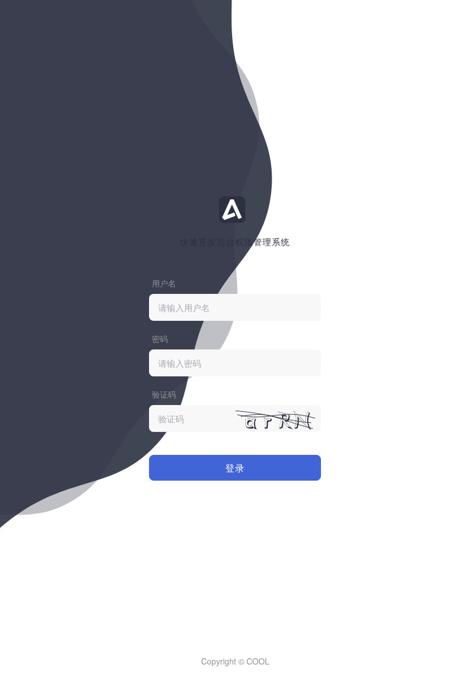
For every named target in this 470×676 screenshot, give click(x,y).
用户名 (164, 283)
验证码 (164, 394)
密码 (160, 338)
